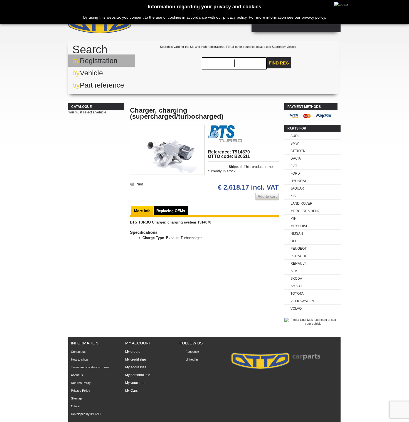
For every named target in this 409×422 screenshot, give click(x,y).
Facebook (192, 351)
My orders (132, 352)
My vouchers (134, 383)
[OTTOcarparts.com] (126, 25)
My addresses (135, 367)
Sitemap (76, 398)
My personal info (137, 375)
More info (142, 211)
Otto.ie (75, 406)
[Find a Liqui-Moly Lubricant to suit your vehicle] (310, 323)
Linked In (192, 359)
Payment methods (304, 107)
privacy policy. (314, 17)
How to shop (79, 359)
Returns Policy (81, 382)
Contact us (78, 351)
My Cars (131, 391)
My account (138, 343)
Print (139, 184)
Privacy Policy (80, 390)
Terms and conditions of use (90, 367)
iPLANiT (95, 414)
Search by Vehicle (284, 46)
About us (77, 375)
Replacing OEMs (170, 211)
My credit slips (136, 359)
